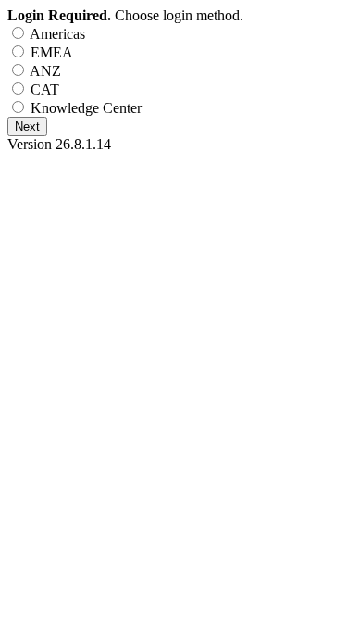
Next (27, 126)
